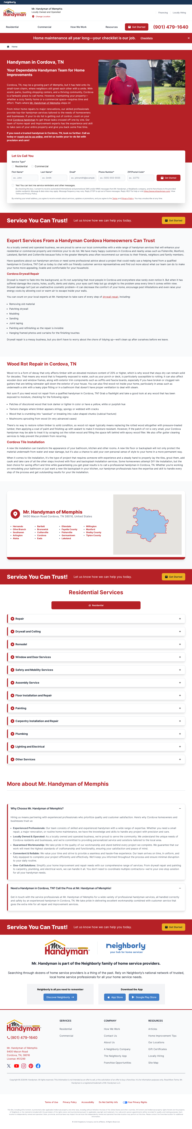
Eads (39, 538)
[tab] (44, 27)
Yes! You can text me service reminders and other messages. (45, 185)
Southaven (18, 532)
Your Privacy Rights (137, 1102)
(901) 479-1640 (24, 1037)
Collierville (42, 532)
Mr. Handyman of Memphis (45, 102)
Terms (114, 198)
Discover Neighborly (58, 997)
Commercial (41, 166)
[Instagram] (23, 1066)
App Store (117, 997)
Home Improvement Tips (162, 1035)
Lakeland (66, 538)
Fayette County (69, 529)
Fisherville (67, 532)
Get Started (170, 178)
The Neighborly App (115, 1055)
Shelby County (93, 532)
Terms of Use (51, 1102)
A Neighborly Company (117, 1049)
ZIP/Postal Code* (136, 172)
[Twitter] (9, 1066)
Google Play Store (146, 997)
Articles (152, 1028)
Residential (21, 166)
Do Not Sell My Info (108, 1102)
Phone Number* (106, 172)
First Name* (17, 172)
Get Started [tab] (138, 26)
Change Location (43, 16)
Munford (90, 529)
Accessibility (87, 1102)
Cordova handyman (24, 119)
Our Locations (156, 1042)
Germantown (68, 535)
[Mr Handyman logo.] (15, 12)
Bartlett (41, 526)
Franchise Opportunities (117, 1062)
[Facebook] (38, 1066)
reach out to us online (30, 136)
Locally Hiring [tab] (179, 12)
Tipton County (93, 535)
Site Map (153, 1062)
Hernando (18, 526)
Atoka (16, 538)
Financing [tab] (163, 12)
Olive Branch (19, 529)
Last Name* (46, 172)
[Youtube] (16, 1066)
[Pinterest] (30, 1066)
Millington (91, 526)
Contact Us (110, 1035)
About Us (109, 1042)
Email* (73, 172)
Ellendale (66, 526)
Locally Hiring (156, 1055)
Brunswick (42, 529)
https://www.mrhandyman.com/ (157, 191)
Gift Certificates (157, 1049)
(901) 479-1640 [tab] (170, 27)
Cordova (41, 535)
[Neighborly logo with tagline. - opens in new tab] (126, 948)
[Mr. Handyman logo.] (67, 948)
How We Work (112, 1028)
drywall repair (110, 296)
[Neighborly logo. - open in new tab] (10, 2)
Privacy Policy (128, 198)
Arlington (18, 535)
